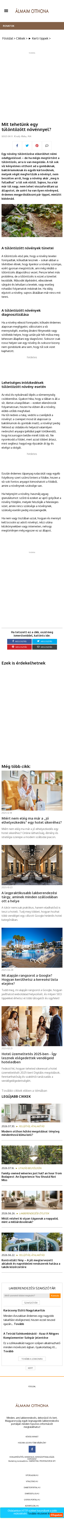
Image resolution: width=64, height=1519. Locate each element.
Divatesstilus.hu (32, 1494)
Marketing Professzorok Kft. (42, 1461)
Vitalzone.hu (32, 1481)
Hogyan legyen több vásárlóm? (32, 1443)
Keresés (55, 1295)
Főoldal (7, 38)
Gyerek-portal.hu (32, 1500)
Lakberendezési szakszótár (32, 1288)
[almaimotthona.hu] (32, 11)
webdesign (29, 1457)
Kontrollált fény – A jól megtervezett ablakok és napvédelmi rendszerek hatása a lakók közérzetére (31, 1264)
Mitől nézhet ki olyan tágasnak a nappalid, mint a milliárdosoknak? (30, 1220)
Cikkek (20, 38)
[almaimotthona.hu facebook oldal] (32, 1449)
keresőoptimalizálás (44, 1457)
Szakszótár (31, 1303)
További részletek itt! (39, 1513)
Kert (30, 1368)
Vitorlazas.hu (32, 1475)
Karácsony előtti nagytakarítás (24, 1310)
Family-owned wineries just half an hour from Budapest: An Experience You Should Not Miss (32, 1177)
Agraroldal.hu (32, 1506)
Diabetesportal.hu (32, 1487)
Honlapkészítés (16, 1457)
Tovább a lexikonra (32, 1359)
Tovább (19, 1324)
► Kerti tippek (38, 38)
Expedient (32, 1459)
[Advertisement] (32, 85)
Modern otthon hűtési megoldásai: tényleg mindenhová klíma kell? (30, 1133)
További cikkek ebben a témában (24, 1090)
